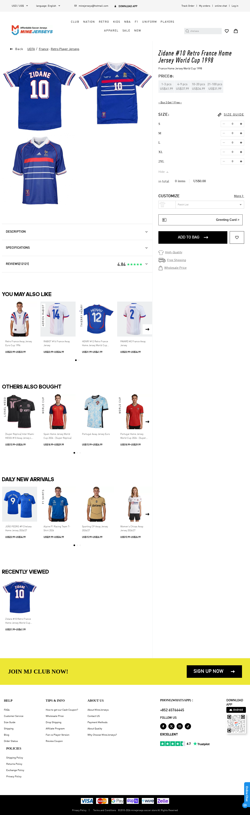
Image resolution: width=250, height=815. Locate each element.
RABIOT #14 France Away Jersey (57, 343)
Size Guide (9, 722)
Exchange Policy (15, 770)
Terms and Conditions (104, 810)
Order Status (11, 741)
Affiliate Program (55, 728)
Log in (235, 6)
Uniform (149, 22)
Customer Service (13, 716)
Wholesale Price (55, 716)
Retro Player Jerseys (65, 49)
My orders (204, 6)
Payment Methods (97, 722)
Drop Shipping (53, 722)
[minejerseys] (34, 30)
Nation (89, 22)
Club (75, 22)
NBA (127, 22)
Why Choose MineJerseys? (102, 735)
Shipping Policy (14, 758)
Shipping (8, 728)
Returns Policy (14, 764)
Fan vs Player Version (57, 735)
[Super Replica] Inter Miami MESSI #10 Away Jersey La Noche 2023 (19, 436)
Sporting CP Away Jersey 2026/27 (95, 529)
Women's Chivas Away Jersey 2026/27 (131, 529)
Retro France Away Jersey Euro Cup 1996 (18, 343)
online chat (221, 6)
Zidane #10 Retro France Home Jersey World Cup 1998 (18, 621)
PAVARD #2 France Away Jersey (133, 343)
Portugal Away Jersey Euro (96, 434)
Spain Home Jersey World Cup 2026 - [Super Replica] (57, 436)
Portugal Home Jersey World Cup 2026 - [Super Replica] (133, 436)
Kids (116, 22)
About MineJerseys (98, 710)
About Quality (95, 728)
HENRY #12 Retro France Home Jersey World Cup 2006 (95, 343)
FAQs (7, 710)
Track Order (187, 6)
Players (167, 22)
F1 (136, 22)
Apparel (111, 30)
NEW (137, 30)
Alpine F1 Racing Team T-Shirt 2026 (57, 529)
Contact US (94, 716)
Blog (6, 735)
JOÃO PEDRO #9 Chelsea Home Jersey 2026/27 (18, 529)
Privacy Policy (13, 776)
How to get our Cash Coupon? (62, 710)
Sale (126, 30)
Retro (104, 22)
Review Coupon (54, 741)
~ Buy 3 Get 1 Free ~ (170, 102)
